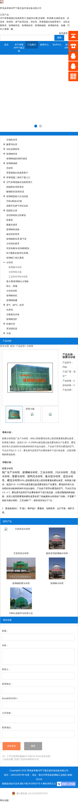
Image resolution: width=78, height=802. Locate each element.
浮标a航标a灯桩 (14, 201)
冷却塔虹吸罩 (12, 243)
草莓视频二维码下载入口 (18, 177)
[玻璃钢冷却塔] (56, 568)
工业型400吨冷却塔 (18, 276)
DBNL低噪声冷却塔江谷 (21, 613)
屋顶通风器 (11, 328)
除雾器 (9, 220)
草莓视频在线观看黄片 (17, 172)
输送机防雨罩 (12, 234)
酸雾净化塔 (11, 144)
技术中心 (57, 44)
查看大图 (30, 409)
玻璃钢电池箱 (12, 229)
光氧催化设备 (12, 314)
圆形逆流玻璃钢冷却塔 (57, 553)
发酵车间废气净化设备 (17, 206)
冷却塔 (9, 262)
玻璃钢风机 (11, 295)
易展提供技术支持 (10, 783)
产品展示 (31, 44)
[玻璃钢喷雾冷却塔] (21, 568)
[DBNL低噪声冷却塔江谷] (21, 598)
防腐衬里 (10, 324)
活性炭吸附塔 (12, 149)
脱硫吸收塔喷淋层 (15, 187)
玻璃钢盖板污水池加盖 (17, 196)
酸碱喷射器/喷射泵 (15, 191)
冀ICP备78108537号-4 (31, 783)
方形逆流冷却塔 (21, 553)
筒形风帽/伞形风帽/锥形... (18, 248)
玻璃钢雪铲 (11, 319)
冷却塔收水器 (15, 272)
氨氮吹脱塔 (11, 224)
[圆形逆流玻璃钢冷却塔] (56, 538)
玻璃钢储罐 (11, 163)
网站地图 (4, 800)
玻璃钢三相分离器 (15, 257)
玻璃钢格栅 (11, 300)
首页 (6, 44)
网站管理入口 (49, 783)
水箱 (8, 333)
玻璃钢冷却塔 (15, 267)
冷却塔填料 (11, 291)
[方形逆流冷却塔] (21, 538)
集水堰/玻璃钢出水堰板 (17, 281)
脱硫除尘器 (11, 210)
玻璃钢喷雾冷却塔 (21, 583)
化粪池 (9, 309)
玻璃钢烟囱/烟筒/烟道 (16, 158)
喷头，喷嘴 (11, 286)
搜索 (59, 37)
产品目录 (20, 346)
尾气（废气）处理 (15, 305)
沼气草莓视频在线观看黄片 (19, 182)
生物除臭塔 (11, 139)
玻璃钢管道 (11, 154)
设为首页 (63, 33)
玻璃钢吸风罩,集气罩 (16, 239)
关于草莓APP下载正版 (19, 47)
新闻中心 (44, 44)
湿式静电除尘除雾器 (16, 215)
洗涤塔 (9, 168)
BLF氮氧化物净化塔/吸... (18, 253)
